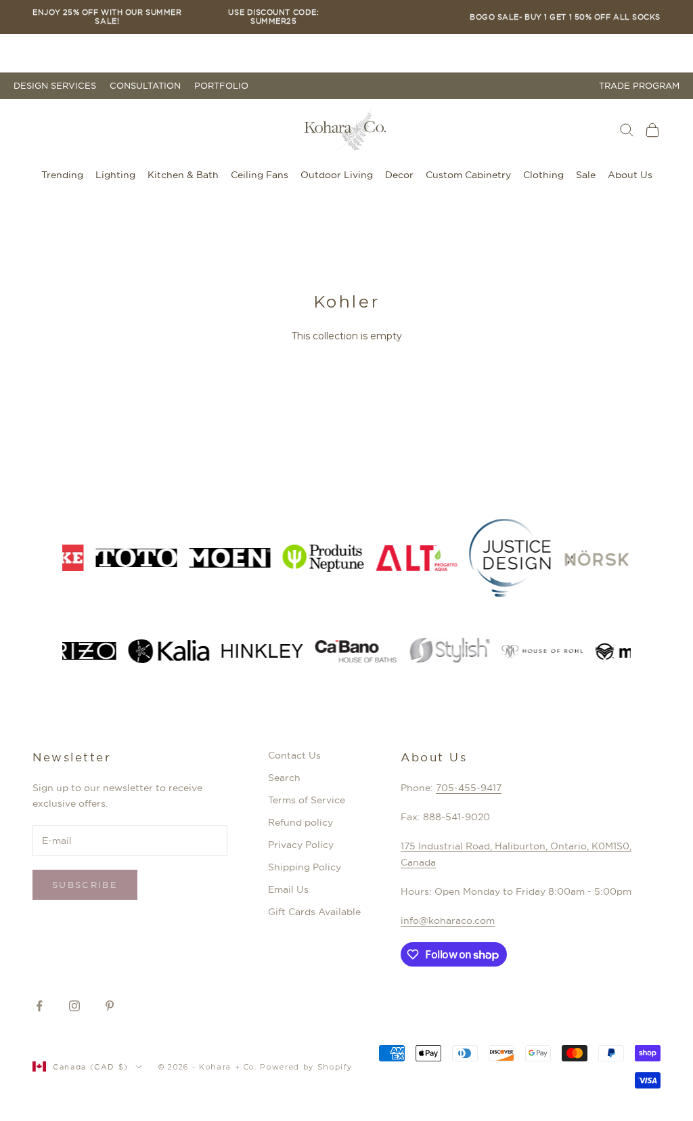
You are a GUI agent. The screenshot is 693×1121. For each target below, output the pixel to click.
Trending (62, 175)
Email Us (288, 889)
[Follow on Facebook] (39, 1006)
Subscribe (85, 884)
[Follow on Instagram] (74, 1006)
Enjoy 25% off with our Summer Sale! (106, 17)
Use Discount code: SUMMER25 (273, 17)
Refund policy (300, 822)
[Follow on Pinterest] (109, 1006)
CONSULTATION (145, 86)
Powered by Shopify (306, 1067)
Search (284, 777)
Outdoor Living (336, 175)
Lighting (115, 175)
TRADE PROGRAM (639, 86)
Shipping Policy (304, 867)
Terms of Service (306, 800)
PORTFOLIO (221, 86)
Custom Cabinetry (468, 175)
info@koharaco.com (448, 920)
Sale (586, 175)
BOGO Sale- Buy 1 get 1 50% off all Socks (565, 17)
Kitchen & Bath (183, 175)
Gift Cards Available (314, 912)
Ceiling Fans (259, 175)
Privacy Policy (301, 845)
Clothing (543, 175)
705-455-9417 (468, 788)
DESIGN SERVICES (55, 86)
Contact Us (294, 755)
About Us (630, 175)
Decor (399, 175)
